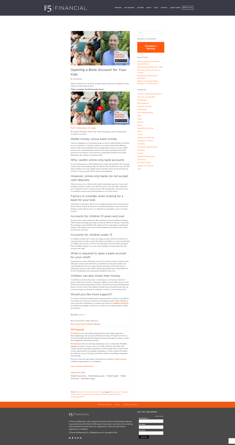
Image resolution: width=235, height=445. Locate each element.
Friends (139, 134)
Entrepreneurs (142, 109)
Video (100, 392)
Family (139, 119)
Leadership (141, 144)
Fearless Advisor (76, 394)
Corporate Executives (144, 106)
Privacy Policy (105, 405)
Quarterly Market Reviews (146, 156)
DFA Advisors (129, 7)
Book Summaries (143, 103)
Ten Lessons (141, 159)
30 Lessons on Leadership (146, 97)
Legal (117, 405)
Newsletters (141, 150)
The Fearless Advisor (90, 392)
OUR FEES (140, 7)
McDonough (75, 397)
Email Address (144, 418)
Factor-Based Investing (145, 112)
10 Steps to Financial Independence (149, 94)
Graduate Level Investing (145, 138)
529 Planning (141, 100)
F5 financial (124, 392)
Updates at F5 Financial (145, 166)
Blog (156, 7)
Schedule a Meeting (151, 47)
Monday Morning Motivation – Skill (149, 67)
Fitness (139, 131)
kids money (116, 394)
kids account (107, 394)
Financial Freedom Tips (145, 128)
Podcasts (140, 153)
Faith (139, 116)
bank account (114, 392)
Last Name (142, 430)
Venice (82, 397)
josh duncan (98, 394)
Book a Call (187, 7)
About (149, 7)
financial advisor (88, 394)
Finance (80, 392)
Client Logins (175, 7)
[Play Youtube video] (100, 108)
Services (118, 7)
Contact (164, 7)
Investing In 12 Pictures (145, 141)
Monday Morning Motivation (147, 147)
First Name (142, 424)
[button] (137, 405)
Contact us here (119, 359)
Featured (140, 122)
